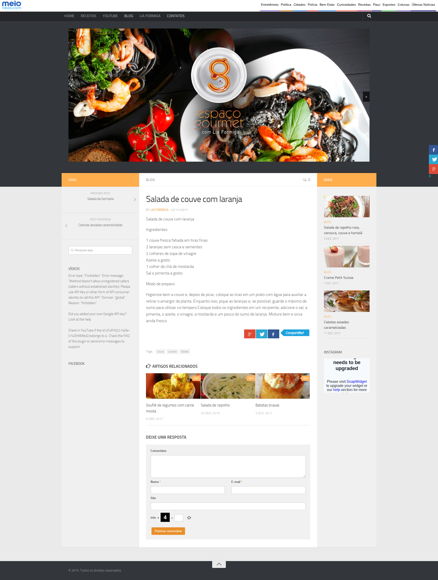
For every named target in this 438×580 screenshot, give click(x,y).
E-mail (236, 482)
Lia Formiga (159, 210)
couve (160, 351)
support (74, 347)
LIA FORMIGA (150, 16)
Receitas (364, 4)
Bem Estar (327, 4)
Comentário (158, 451)
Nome (156, 482)
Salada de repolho (215, 405)
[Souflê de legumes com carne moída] (173, 386)
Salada (184, 351)
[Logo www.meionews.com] (11, 5)
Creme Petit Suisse (338, 277)
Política (286, 4)
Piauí (376, 4)
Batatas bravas (267, 405)
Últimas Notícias (423, 4)
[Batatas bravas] (283, 386)
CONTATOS (176, 16)
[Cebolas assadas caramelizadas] (347, 301)
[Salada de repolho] (228, 386)
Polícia (312, 4)
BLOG (128, 16)
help (88, 319)
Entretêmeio (270, 4)
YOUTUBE (110, 16)
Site (153, 498)
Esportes (389, 4)
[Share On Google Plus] (250, 333)
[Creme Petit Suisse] (347, 256)
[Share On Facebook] (273, 333)
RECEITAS (88, 16)
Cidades (299, 4)
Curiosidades (346, 4)
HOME (69, 16)
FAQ (126, 336)
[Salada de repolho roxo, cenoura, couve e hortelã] (347, 206)
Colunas (403, 4)
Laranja (172, 351)
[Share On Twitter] (261, 333)
